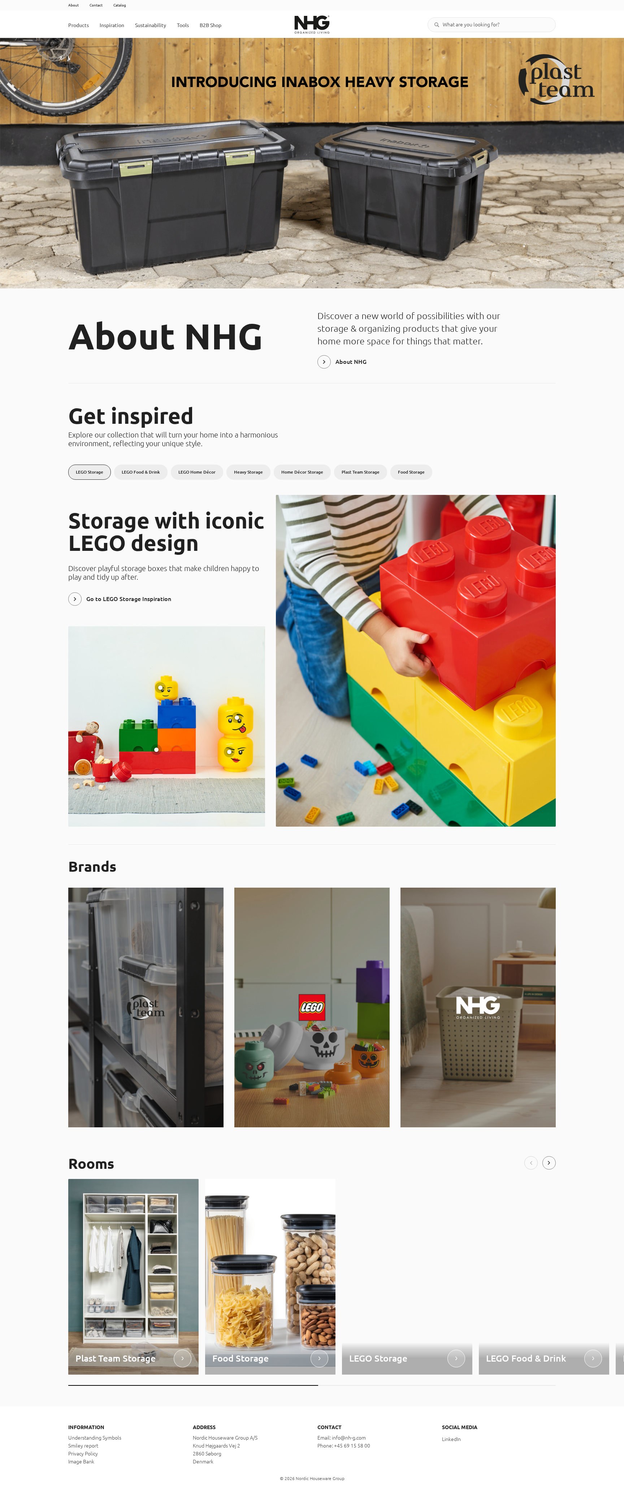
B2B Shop (210, 25)
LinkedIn (451, 1439)
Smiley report (83, 1446)
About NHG (351, 361)
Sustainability (150, 25)
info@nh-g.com (349, 1438)
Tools (183, 25)
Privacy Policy (83, 1454)
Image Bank (81, 1461)
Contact (96, 5)
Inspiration (112, 25)
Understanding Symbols (94, 1438)
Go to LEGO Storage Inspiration (128, 599)
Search (436, 24)
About (73, 5)
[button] (531, 1163)
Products (78, 25)
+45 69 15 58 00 (352, 1446)
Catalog (119, 5)
